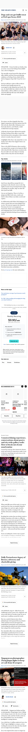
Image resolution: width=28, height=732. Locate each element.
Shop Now (6, 416)
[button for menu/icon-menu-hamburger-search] (26, 10)
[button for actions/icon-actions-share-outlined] (24, 52)
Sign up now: (4, 20)
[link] (8, 10)
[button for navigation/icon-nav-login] (23, 10)
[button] (23, 10)
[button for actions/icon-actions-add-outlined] (14, 48)
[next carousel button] (25, 577)
